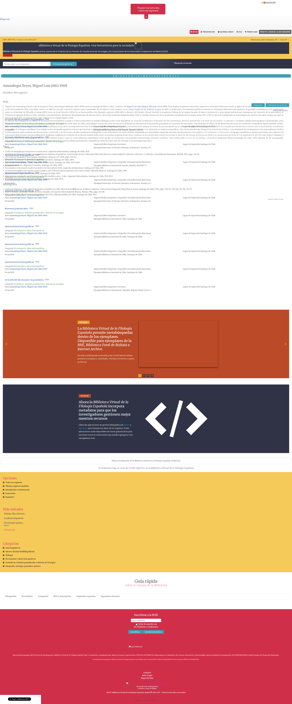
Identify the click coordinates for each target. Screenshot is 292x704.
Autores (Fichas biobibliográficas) (20, 551)
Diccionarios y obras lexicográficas (29, 159)
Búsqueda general (63, 64)
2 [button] (143, 376)
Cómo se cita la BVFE (25, 40)
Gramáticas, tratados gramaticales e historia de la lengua (39, 124)
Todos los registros (13, 482)
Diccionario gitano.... (14, 523)
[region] (146, 344)
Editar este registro (280, 110)
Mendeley (83, 428)
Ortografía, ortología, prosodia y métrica (22, 566)
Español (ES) (270, 2)
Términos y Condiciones (147, 627)
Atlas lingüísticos (12, 548)
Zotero (127, 425)
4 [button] (152, 376)
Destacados (10, 493)
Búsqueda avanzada (183, 63)
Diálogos (9, 555)
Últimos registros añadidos (17, 486)
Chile (47, 119)
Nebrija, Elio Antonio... (15, 513)
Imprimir (258, 105)
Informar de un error (277, 105)
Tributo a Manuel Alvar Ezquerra (275, 32)
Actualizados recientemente (17, 490)
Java (282, 40)
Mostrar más (9, 530)
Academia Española (13, 518)
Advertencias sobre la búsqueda (262, 40)
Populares (9, 497)
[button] (6, 344)
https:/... (7, 525)
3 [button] (148, 376)
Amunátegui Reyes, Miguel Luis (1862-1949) (28, 126)
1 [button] (139, 376)
